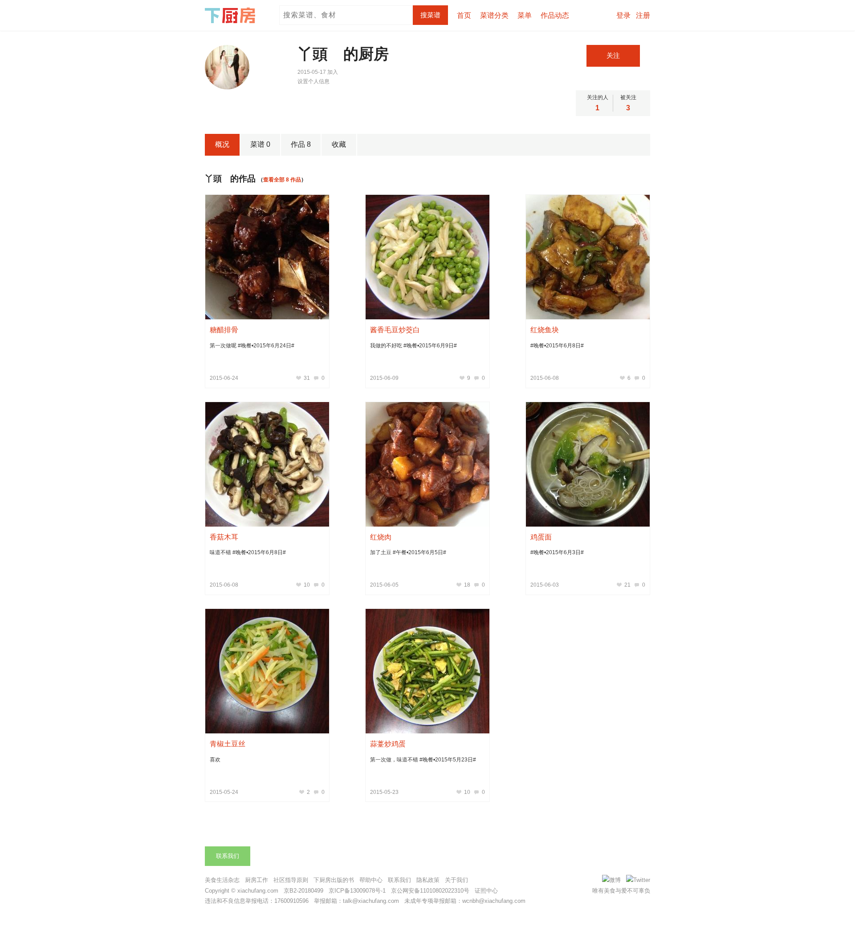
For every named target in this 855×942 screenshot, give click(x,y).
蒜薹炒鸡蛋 (388, 744)
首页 (464, 15)
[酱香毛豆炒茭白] (427, 257)
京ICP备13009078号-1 (357, 890)
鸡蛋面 (541, 537)
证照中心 (486, 890)
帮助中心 (371, 880)
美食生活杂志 (222, 880)
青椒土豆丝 (227, 744)
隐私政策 (428, 880)
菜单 (524, 15)
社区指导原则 (290, 880)
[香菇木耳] (267, 464)
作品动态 (555, 15)
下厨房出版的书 (334, 880)
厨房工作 (256, 880)
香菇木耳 (224, 537)
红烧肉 (380, 537)
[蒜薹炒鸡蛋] (427, 671)
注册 (643, 15)
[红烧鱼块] (588, 257)
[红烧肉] (427, 464)
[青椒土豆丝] (267, 671)
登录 (623, 15)
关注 (613, 55)
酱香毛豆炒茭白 (395, 330)
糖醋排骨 (224, 330)
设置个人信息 (313, 81)
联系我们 (227, 856)
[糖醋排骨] (267, 257)
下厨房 (231, 15)
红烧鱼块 (544, 330)
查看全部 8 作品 (282, 180)
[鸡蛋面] (588, 464)
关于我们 (456, 880)
